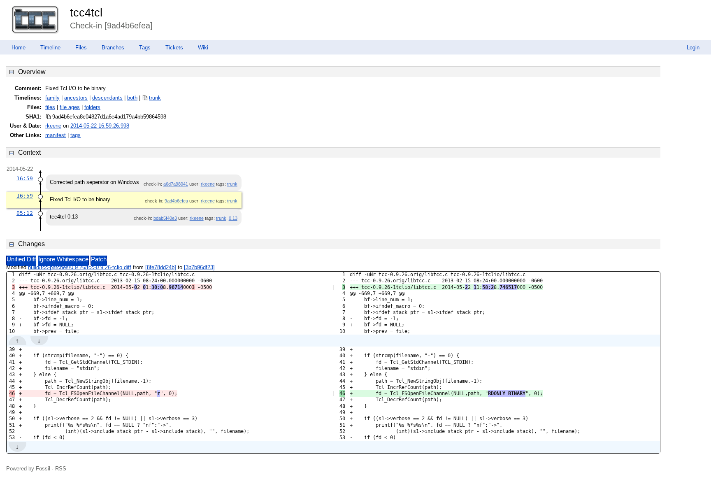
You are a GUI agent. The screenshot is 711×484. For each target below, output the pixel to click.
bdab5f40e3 (165, 218)
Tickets (174, 47)
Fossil (43, 468)
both (132, 98)
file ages (70, 107)
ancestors (76, 98)
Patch (99, 259)
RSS (60, 468)
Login (693, 47)
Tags (145, 47)
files (50, 107)
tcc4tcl (86, 13)
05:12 (24, 213)
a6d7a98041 (175, 184)
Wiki (203, 47)
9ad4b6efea (176, 200)
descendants (107, 98)
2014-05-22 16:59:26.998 (99, 126)
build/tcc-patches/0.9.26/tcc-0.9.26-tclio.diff (79, 267)
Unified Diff (21, 259)
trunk (155, 98)
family (52, 98)
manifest (55, 135)
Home (19, 47)
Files (81, 47)
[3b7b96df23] (199, 267)
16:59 (24, 178)
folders (92, 107)
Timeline (50, 47)
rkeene (53, 126)
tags (75, 135)
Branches (113, 47)
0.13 (233, 218)
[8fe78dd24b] (160, 267)
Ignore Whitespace (63, 259)
